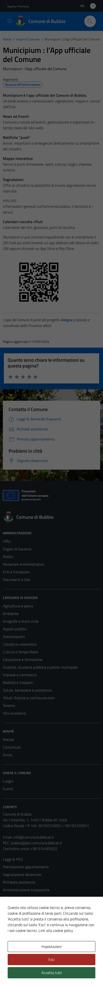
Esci (51, 959)
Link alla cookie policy (56, 930)
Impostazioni (51, 946)
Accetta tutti (51, 972)
